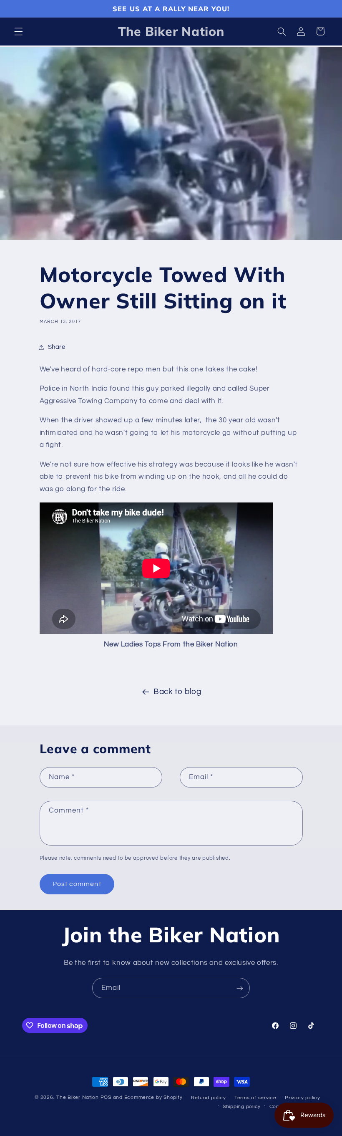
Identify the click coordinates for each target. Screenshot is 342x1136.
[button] (18, 31)
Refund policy (208, 1098)
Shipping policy (242, 1106)
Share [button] (56, 347)
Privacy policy (302, 1098)
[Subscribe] (239, 988)
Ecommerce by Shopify (153, 1097)
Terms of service (255, 1098)
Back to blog (177, 692)
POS (106, 1097)
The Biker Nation (77, 1097)
